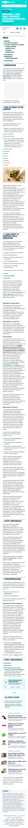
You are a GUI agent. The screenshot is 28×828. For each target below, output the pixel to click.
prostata (8, 363)
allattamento (8, 593)
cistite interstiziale (9, 275)
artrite (6, 273)
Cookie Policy (7, 824)
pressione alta (17, 643)
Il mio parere (8, 50)
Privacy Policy (19, 822)
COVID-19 (16, 324)
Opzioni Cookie (14, 824)
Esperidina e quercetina (10, 46)
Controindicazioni (8, 56)
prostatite (7, 278)
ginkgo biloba (7, 77)
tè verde (6, 151)
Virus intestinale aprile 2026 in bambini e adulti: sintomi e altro (16, 754)
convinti (20, 509)
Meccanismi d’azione (9, 52)
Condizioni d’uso (21, 820)
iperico (19, 75)
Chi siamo (7, 819)
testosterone (17, 438)
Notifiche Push (12, 820)
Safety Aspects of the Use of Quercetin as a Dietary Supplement (14, 668)
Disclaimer (6, 820)
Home (3, 9)
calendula (17, 73)
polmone (18, 365)
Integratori (9, 9)
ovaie (16, 363)
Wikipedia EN (7, 665)
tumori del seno (13, 362)
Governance (21, 824)
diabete (16, 655)
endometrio (8, 365)
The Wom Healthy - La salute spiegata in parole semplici (8, 2)
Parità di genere (19, 819)
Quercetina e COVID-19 (10, 48)
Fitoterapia (6, 11)
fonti (8, 556)
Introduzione (7, 41)
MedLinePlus (7, 663)
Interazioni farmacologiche (11, 58)
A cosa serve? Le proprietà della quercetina (14, 44)
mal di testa (12, 558)
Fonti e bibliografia (8, 60)
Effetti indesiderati (8, 54)
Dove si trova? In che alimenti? (11, 43)
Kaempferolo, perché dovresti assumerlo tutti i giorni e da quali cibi (16, 742)
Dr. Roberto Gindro (7, 23)
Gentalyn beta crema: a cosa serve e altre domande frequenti (17, 770)
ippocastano (10, 73)
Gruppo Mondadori (14, 825)
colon (22, 362)
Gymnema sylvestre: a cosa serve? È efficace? (17, 734)
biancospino (6, 75)
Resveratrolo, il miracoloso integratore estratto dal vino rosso (17, 716)
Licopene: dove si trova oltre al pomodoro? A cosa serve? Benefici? (16, 725)
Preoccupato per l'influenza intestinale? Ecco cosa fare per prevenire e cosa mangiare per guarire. (16, 759)
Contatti (12, 819)
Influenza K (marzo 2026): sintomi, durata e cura (17, 762)
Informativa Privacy (10, 822)
